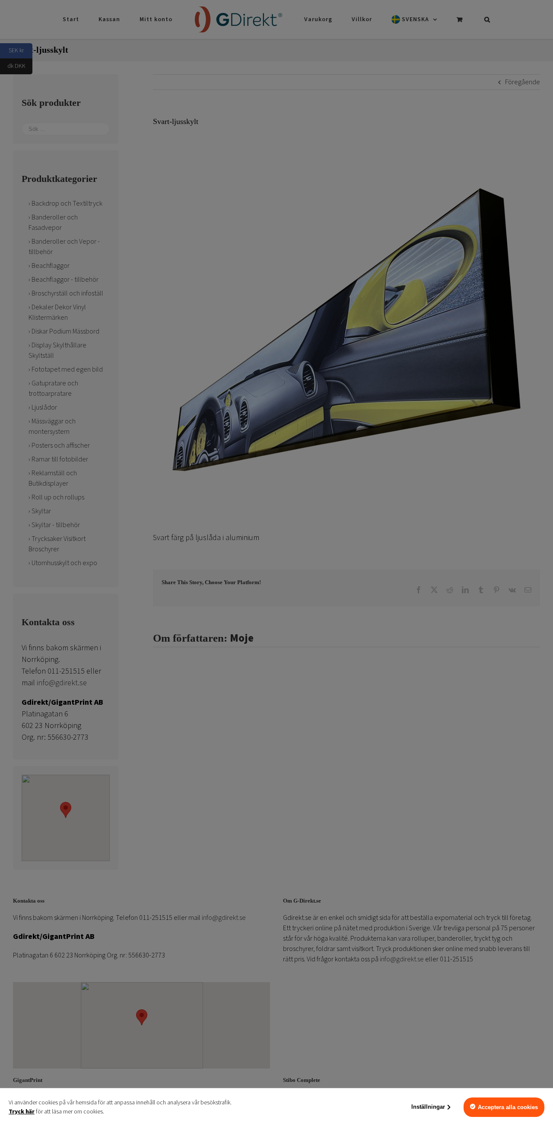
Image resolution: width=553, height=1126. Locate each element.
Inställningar (428, 1107)
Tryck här (22, 1111)
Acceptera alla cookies (508, 1107)
